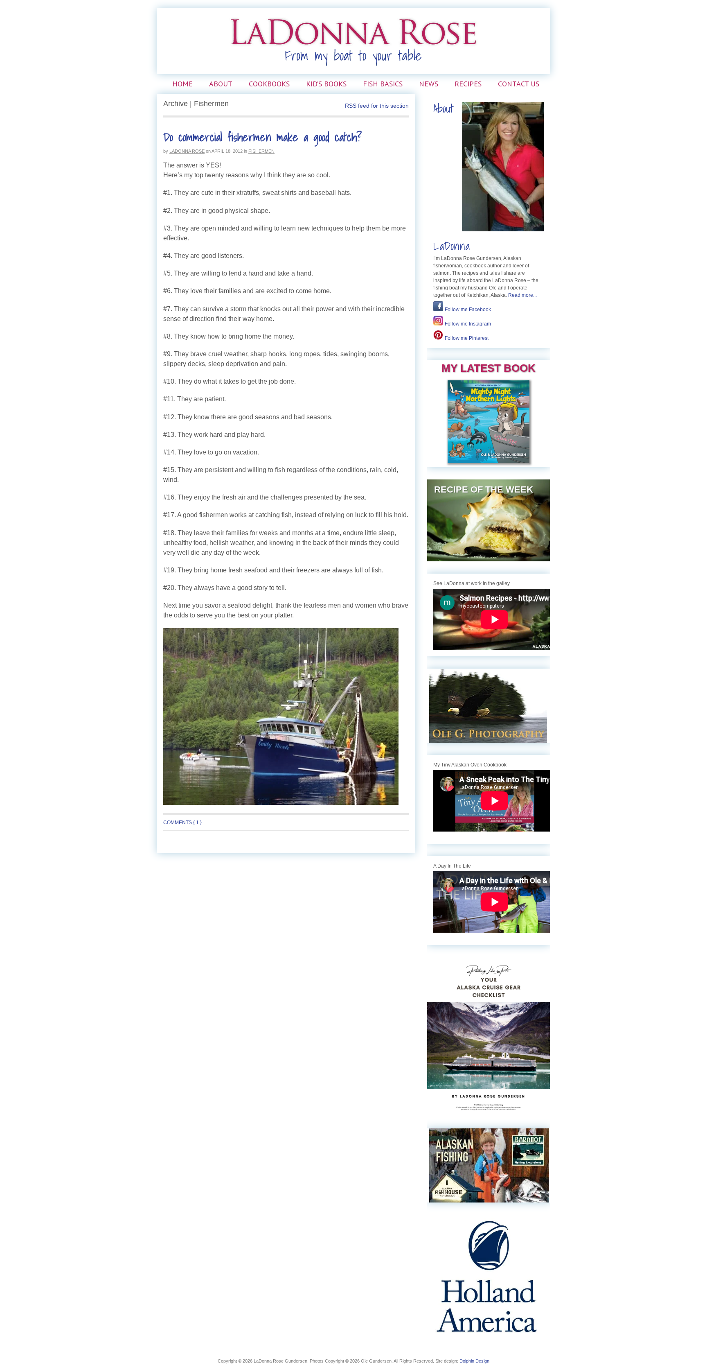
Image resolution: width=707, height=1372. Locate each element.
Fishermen (261, 151)
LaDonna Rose (187, 151)
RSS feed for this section (377, 105)
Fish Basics (383, 83)
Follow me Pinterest (467, 338)
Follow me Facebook (468, 309)
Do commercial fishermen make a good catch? (262, 137)
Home (182, 83)
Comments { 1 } (182, 822)
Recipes (468, 83)
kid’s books (326, 83)
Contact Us (518, 83)
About (220, 83)
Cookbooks (269, 83)
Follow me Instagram (468, 324)
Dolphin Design (474, 1360)
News (428, 83)
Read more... (522, 295)
